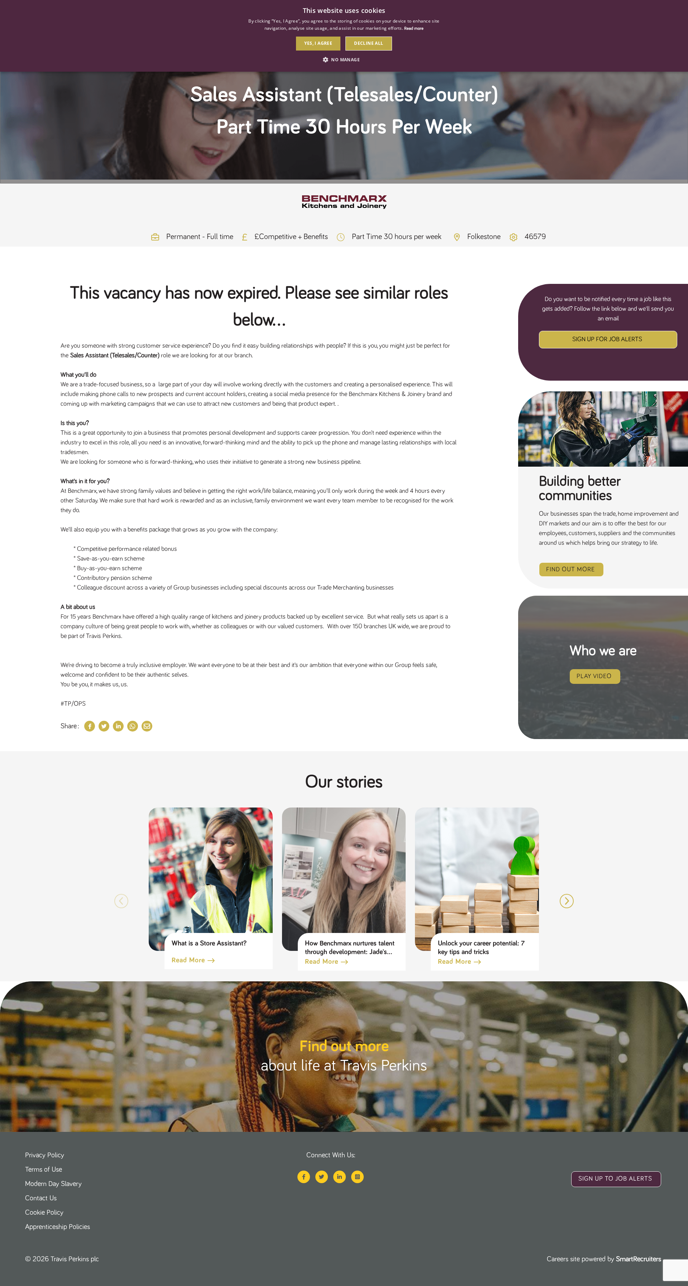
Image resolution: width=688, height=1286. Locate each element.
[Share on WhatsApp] (132, 726)
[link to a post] (211, 879)
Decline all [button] (368, 43)
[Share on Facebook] (89, 726)
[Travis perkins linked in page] (339, 1177)
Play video (594, 676)
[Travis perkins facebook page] (303, 1177)
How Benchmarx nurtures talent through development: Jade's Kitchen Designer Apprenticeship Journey (350, 948)
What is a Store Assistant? (209, 943)
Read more (188, 960)
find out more (570, 569)
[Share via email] (147, 726)
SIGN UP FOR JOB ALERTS (607, 339)
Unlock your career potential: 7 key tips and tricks (481, 948)
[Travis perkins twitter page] (321, 1177)
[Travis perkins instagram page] (357, 1177)
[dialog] (344, 36)
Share (69, 726)
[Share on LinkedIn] (118, 726)
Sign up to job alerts (615, 1179)
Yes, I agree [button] (318, 43)
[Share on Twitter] (104, 726)
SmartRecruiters (638, 1259)
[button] (567, 901)
